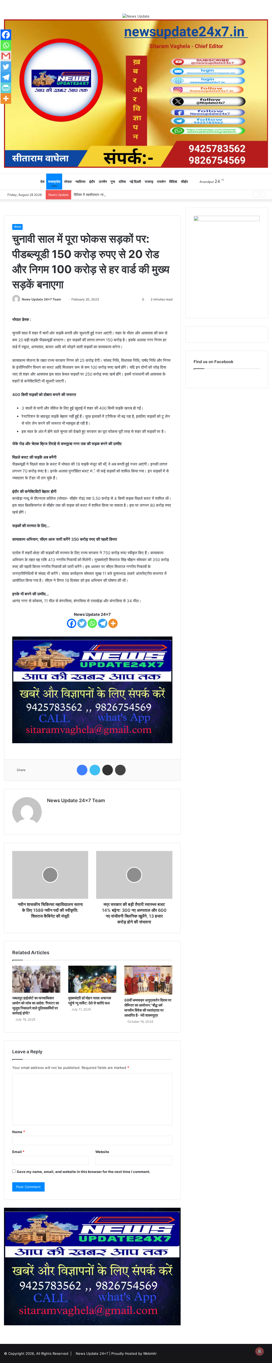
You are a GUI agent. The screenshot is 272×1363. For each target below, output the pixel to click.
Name (18, 1132)
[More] (113, 623)
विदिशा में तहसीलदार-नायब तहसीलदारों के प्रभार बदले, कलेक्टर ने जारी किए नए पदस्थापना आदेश (135, 194)
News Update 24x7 (92, 1353)
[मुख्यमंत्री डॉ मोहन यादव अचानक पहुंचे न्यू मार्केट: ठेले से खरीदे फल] (92, 979)
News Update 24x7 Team (41, 299)
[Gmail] (6, 56)
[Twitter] (82, 623)
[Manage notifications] (259, 1351)
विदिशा (173, 181)
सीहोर (184, 181)
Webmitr (150, 1353)
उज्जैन (103, 181)
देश (42, 181)
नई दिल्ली (135, 181)
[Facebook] (71, 623)
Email (18, 1152)
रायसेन (161, 181)
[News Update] (136, 16)
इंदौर (92, 181)
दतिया (122, 181)
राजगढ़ (149, 181)
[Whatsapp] (92, 623)
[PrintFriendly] (6, 88)
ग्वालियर (80, 181)
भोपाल (68, 181)
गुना (112, 181)
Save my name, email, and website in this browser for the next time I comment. (83, 1171)
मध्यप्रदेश (54, 181)
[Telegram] (102, 623)
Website (102, 1152)
